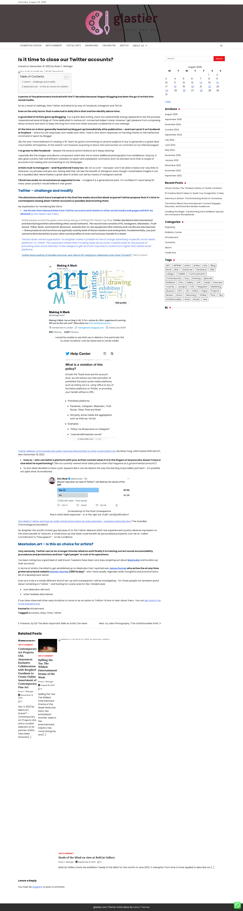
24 (166, 90)
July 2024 (169, 139)
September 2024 (173, 134)
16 (217, 82)
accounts (33, 612)
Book (168, 269)
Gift (199, 282)
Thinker (203, 295)
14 (201, 82)
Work (187, 299)
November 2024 (173, 124)
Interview (217, 282)
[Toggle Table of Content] (65, 77)
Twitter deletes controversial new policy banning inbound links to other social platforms (66, 451)
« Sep (168, 101)
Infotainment (54, 45)
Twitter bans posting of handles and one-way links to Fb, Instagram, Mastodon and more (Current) (76, 255)
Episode (208, 278)
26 (184, 90)
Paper (205, 291)
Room (179, 295)
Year (204, 299)
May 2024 (170, 150)
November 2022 (173, 170)
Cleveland (201, 269)
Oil (187, 291)
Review (169, 295)
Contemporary (173, 278)
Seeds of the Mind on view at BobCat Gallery (86, 857)
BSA (176, 269)
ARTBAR (177, 265)
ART (168, 265)
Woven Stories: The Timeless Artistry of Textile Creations (193, 188)
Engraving (91, 45)
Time (49, 612)
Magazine (202, 286)
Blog (213, 265)
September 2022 (173, 175)
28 (201, 90)
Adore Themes (141, 907)
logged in (37, 887)
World (196, 299)
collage (170, 273)
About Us (138, 45)
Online (195, 291)
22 (209, 86)
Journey (170, 286)
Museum (170, 291)
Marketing (216, 286)
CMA (212, 269)
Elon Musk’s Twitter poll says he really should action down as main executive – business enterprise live (74, 521)
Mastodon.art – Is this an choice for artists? (46, 86)
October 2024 (172, 129)
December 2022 (173, 165)
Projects (215, 291)
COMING (181, 273)
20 (192, 86)
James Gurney (118, 568)
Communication (197, 273)
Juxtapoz (182, 286)
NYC (180, 291)
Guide (207, 282)
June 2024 (170, 145)
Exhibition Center (30, 45)
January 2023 (171, 160)
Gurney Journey (59, 571)
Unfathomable (173, 299)
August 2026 (171, 114)
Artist (187, 265)
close (43, 612)
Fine (181, 282)
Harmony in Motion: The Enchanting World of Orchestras (193, 198)
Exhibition (171, 282)
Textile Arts (73, 45)
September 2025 (173, 119)
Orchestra (109, 45)
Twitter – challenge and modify (39, 81)
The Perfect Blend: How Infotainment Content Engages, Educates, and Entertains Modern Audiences (193, 205)
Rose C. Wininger (64, 66)
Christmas (187, 269)
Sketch (124, 45)
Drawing (196, 278)
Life (192, 286)
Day (187, 278)
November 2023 (173, 155)
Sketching (191, 295)
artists (196, 265)
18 (175, 86)
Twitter (57, 612)
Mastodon (134, 560)
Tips (221, 295)
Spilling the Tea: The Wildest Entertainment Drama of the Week (47, 668)
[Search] (221, 46)
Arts (205, 265)
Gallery (189, 282)
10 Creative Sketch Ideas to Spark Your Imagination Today (194, 193)
